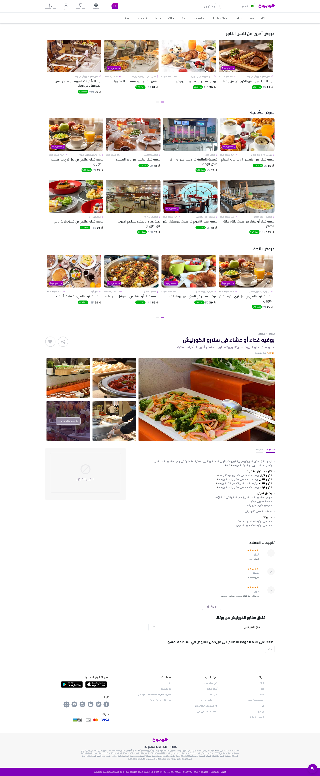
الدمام (272, 333)
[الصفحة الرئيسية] (266, 5)
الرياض (261, 683)
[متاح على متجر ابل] (96, 684)
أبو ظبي (261, 711)
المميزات (270, 450)
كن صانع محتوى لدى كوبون (205, 706)
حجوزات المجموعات (209, 700)
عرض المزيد (211, 606)
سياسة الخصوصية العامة (160, 700)
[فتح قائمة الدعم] (312, 768)
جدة (262, 689)
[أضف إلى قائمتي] (50, 342)
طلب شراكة (213, 694)
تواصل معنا (166, 689)
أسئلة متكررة (212, 689)
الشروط (259, 450)
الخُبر (270, 649)
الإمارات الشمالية (257, 717)
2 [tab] (157, 317)
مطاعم (261, 333)
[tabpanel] (246, 70)
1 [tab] (162, 317)
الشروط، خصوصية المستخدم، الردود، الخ (154, 694)
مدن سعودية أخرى (256, 700)
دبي (262, 706)
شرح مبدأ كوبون (211, 683)
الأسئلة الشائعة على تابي (207, 711)
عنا (170, 683)
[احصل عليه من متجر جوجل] (72, 684)
